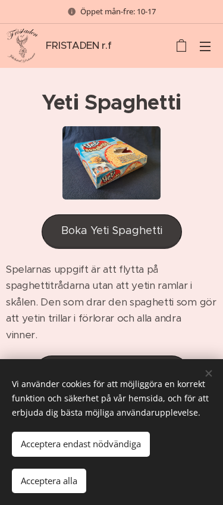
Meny (205, 46)
